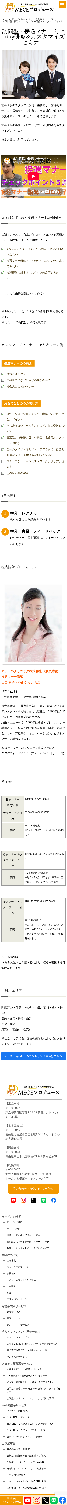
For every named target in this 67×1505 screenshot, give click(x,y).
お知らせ (11, 1293)
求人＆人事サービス (17, 1356)
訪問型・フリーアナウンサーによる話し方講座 (30, 1398)
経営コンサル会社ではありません (23, 1235)
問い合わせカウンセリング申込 (11, 1500)
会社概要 (11, 1273)
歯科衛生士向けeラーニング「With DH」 (27, 1462)
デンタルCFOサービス (18, 1324)
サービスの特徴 (15, 1222)
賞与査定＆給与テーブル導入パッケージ (27, 1350)
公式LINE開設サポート (18, 1417)
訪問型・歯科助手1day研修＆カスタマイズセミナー (33, 1382)
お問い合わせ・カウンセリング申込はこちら (34, 1056)
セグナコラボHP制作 (17, 1411)
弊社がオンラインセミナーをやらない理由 (28, 1248)
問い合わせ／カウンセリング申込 (33, 1188)
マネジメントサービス (18, 1337)
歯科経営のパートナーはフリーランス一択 (28, 1241)
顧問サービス (13, 1318)
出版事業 (11, 1260)
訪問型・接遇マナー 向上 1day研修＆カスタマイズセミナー (33, 1390)
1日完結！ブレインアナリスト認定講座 (26, 1468)
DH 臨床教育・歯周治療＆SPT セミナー (27, 1375)
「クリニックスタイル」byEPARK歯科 (26, 1481)
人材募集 (11, 1286)
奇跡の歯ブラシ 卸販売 (18, 1449)
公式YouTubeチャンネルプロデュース (26, 1436)
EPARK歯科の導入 (16, 1475)
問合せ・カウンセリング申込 (21, 1280)
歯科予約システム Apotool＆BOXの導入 (27, 1488)
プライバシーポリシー (18, 1299)
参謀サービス (13, 1311)
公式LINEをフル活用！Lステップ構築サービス (30, 1424)
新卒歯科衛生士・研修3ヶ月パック (24, 1369)
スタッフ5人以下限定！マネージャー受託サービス (32, 1343)
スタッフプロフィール (18, 1267)
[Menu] (62, 5)
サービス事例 (13, 1229)
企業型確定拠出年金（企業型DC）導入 (26, 1455)
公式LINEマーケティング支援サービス (26, 1430)
